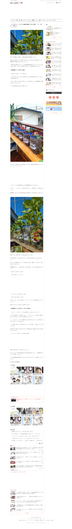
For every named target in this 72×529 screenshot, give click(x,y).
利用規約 (24, 520)
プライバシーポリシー (30, 520)
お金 (19, 20)
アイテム (29, 20)
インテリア (25, 20)
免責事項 (48, 520)
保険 (21, 20)
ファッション (43, 20)
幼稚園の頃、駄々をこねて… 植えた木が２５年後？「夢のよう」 (23, 431)
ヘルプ (43, 518)
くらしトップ (13, 20)
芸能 (39, 20)
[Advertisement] (36, 11)
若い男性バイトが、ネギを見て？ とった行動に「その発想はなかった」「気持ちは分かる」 (27, 440)
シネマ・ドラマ (49, 20)
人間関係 (32, 20)
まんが (51, 0)
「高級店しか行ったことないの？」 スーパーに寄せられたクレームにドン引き (25, 438)
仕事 (17, 20)
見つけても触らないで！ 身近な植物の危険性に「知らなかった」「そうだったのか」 (26, 433)
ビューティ (49, 0)
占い (53, 0)
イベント (36, 20)
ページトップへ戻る (53, 112)
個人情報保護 (37, 520)
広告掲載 (51, 520)
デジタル (54, 20)
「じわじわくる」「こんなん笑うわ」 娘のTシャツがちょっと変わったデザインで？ (26, 436)
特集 (46, 24)
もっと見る (54, 37)
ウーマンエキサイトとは (32, 518)
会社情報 (20, 520)
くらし (44, 0)
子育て (41, 0)
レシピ (46, 0)
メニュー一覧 (59, 0)
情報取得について (43, 520)
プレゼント (56, 0)
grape (16, 27)
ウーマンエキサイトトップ (51, 2)
